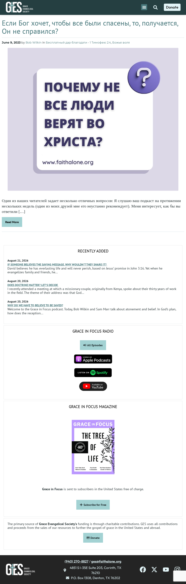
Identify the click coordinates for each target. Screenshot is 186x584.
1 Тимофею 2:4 (100, 42)
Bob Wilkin (34, 42)
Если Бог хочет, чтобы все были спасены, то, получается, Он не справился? (90, 27)
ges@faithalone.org (106, 561)
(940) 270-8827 (76, 561)
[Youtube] (166, 569)
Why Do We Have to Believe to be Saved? (35, 305)
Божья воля (121, 42)
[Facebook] (143, 569)
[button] (144, 7)
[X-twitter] (154, 569)
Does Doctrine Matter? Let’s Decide (32, 285)
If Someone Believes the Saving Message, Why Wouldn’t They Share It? (57, 264)
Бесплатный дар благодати (66, 42)
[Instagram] (177, 569)
